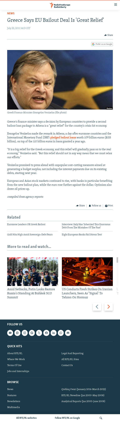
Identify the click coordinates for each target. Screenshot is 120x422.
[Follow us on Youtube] (10, 333)
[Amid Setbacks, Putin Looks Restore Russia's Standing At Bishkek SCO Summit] (32, 271)
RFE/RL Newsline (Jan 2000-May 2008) (83, 395)
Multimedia (13, 407)
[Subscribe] (68, 333)
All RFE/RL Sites (70, 359)
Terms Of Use (14, 365)
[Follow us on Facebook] (46, 333)
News (10, 13)
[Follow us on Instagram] (25, 333)
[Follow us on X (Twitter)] (39, 333)
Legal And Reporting (72, 353)
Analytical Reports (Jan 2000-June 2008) (83, 401)
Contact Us (67, 365)
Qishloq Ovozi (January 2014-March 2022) (83, 389)
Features (11, 395)
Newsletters (13, 401)
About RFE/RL (14, 353)
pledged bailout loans (63, 137)
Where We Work (16, 359)
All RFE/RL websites (26, 418)
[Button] (108, 35)
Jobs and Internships (18, 371)
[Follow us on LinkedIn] (54, 333)
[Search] (101, 418)
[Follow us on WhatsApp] (61, 333)
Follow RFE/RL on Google (67, 418)
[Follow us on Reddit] (17, 333)
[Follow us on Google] (32, 333)
